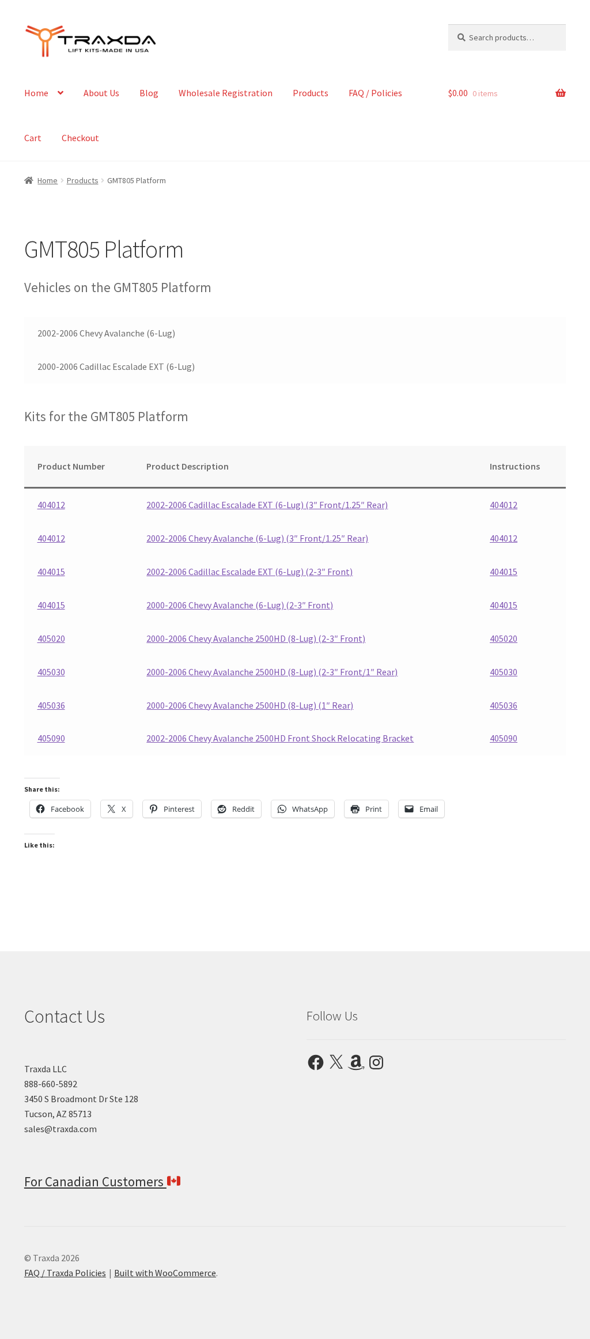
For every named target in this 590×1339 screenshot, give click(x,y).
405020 (51, 638)
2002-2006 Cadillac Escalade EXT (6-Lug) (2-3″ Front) (249, 571)
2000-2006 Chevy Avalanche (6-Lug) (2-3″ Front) (239, 605)
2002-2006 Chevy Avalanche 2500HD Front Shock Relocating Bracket (280, 738)
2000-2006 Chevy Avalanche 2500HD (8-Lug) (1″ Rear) (249, 705)
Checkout (80, 137)
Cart (32, 137)
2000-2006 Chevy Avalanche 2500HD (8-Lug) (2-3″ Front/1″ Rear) (272, 672)
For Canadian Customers (95, 1181)
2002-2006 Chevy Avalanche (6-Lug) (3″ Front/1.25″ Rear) (257, 538)
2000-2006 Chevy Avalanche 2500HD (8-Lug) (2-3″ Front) (255, 638)
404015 (51, 571)
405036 (51, 705)
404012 (51, 504)
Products (310, 93)
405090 (51, 738)
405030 (51, 672)
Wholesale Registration (226, 93)
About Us (101, 93)
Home (36, 93)
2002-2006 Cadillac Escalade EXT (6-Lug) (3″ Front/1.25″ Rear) (267, 504)
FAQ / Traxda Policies (65, 1273)
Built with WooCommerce (165, 1273)
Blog (148, 93)
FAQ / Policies (375, 93)
